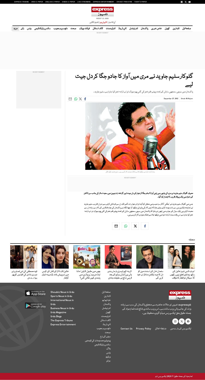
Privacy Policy (143, 329)
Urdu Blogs (56, 316)
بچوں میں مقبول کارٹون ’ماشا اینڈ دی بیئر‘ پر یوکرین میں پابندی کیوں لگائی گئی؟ (88, 275)
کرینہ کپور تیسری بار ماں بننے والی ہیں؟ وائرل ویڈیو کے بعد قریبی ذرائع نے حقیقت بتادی (119, 275)
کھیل (167, 28)
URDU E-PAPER (37, 2)
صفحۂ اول (186, 28)
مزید (15, 28)
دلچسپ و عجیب (61, 28)
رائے (22, 28)
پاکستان (144, 28)
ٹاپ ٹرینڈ (122, 28)
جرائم (108, 361)
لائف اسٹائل (98, 28)
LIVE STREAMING (84, 2)
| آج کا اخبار (111, 22)
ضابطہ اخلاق (160, 329)
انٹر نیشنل (133, 28)
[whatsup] (125, 226)
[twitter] (135, 226)
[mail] (116, 226)
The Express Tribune (62, 320)
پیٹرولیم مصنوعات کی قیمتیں (98, 341)
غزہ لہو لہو (106, 300)
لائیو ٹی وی (103, 22)
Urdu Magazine (58, 312)
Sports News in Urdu (61, 296)
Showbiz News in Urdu (62, 292)
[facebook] (144, 226)
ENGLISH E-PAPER (52, 2)
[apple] (30, 294)
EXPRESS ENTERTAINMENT (103, 2)
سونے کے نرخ (105, 336)
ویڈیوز (108, 357)
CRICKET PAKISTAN (124, 2)
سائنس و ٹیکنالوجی (42, 28)
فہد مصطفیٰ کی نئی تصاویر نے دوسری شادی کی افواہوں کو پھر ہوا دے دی (24, 275)
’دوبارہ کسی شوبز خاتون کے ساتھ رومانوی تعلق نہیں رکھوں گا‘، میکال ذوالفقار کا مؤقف (182, 275)
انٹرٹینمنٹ (110, 28)
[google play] (30, 307)
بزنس (29, 28)
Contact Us (126, 329)
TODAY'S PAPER (140, 2)
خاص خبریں (156, 28)
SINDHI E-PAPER (68, 2)
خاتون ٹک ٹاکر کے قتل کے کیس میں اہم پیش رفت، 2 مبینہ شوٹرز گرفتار (55, 275)
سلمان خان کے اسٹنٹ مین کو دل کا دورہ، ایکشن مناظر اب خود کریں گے (150, 275)
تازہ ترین (176, 28)
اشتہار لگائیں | (94, 22)
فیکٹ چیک (84, 28)
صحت (73, 28)
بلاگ (108, 349)
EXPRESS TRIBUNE (21, 2)
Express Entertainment (63, 324)
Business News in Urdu (62, 308)
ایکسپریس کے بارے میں (180, 329)
